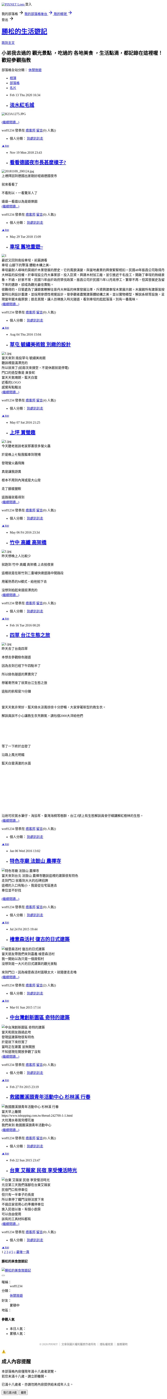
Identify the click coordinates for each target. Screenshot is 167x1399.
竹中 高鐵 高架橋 (28, 542)
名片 (13, 88)
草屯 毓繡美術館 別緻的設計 (40, 344)
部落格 (15, 83)
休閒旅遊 (35, 70)
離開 (23, 1392)
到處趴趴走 (35, 138)
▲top (5, 145)
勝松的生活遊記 (24, 31)
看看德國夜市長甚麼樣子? (38, 162)
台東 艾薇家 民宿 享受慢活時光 (43, 1170)
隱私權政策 (106, 1344)
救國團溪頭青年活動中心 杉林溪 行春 (50, 1097)
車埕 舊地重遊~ (26, 246)
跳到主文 (8, 43)
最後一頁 (22, 1252)
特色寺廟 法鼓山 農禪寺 (35, 861)
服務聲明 (122, 1344)
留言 (39, 130)
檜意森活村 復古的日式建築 (40, 939)
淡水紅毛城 (22, 105)
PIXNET (53, 1344)
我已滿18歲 (10, 1392)
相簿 (13, 78)
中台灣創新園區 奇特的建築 (40, 1017)
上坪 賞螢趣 (22, 432)
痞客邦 (30, 130)
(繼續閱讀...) (10, 122)
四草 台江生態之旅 (30, 635)
